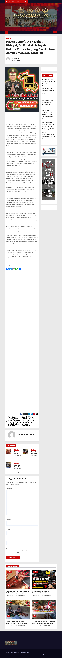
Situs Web (9, 539)
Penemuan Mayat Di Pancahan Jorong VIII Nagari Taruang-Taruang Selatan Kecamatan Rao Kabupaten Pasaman (17, 592)
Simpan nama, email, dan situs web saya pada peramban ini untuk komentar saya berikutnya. (20, 552)
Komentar (9, 488)
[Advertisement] (22, 342)
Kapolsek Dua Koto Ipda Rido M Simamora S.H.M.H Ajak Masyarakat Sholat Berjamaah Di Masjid (16, 623)
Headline (8, 38)
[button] (51, 32)
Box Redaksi (53, 652)
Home (35, 652)
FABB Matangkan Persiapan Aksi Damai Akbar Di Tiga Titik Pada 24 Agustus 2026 (43, 623)
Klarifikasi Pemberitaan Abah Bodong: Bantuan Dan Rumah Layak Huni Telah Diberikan (48, 137)
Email (8, 529)
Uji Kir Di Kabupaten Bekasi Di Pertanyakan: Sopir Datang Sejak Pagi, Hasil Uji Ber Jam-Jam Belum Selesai (43, 592)
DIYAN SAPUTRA (17, 58)
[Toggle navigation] (47, 32)
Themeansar (9, 654)
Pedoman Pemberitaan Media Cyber (47, 654)
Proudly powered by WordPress (13, 652)
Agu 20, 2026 (37, 625)
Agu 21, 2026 (17, 455)
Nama (8, 519)
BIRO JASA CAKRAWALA (43, 652)
